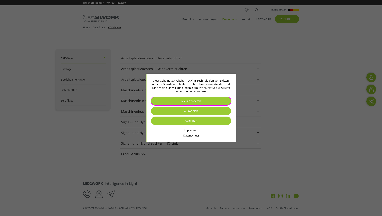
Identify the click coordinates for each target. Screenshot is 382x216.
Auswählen (191, 111)
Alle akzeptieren (191, 101)
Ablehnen (191, 120)
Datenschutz (191, 135)
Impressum (191, 130)
